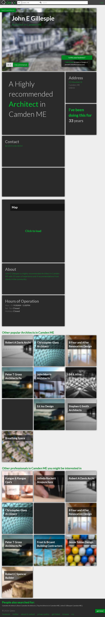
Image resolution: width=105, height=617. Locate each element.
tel (13, 146)
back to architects (8, 10)
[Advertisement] (33, 182)
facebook (6, 614)
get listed (56, 614)
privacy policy (43, 614)
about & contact (28, 614)
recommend (20, 64)
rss (72, 614)
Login (101, 2)
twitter (16, 614)
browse (65, 614)
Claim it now (69, 62)
